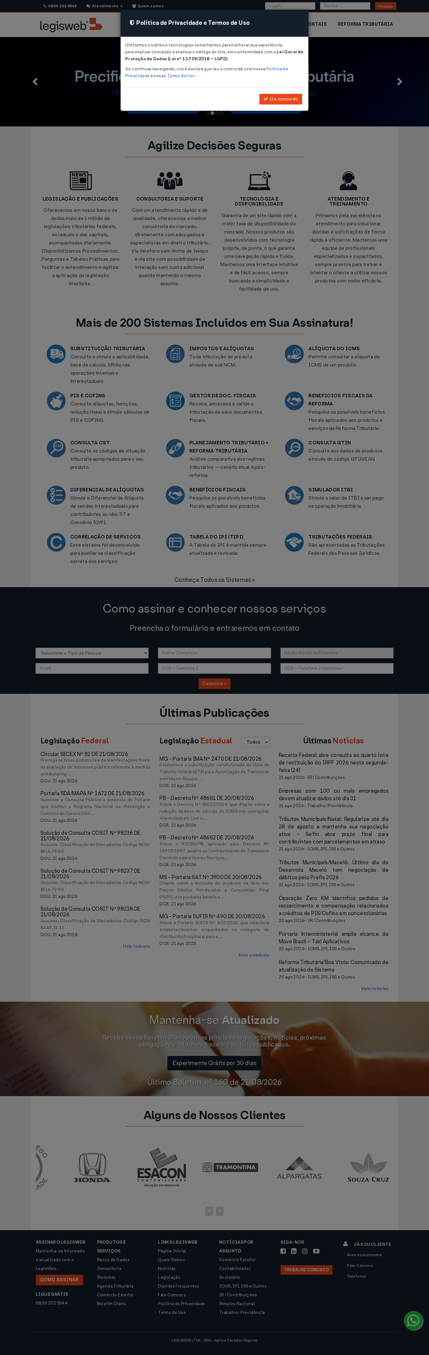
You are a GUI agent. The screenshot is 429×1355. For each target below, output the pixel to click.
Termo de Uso (181, 75)
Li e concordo (283, 99)
